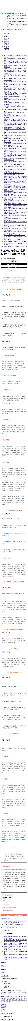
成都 (17, 998)
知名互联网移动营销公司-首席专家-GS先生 (15, 241)
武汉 (14, 998)
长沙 (16, 1000)
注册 (8, 33)
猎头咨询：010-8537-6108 (7, 1019)
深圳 (22, 996)
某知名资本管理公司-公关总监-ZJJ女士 (14, 240)
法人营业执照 (12, 992)
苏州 (11, 998)
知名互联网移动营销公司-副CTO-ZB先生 (15, 70)
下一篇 (13, 924)
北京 (12, 996)
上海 (15, 996)
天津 (25, 996)
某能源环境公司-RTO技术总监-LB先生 (14, 119)
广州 (18, 996)
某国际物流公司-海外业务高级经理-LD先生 (15, 195)
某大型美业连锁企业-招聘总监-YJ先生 (14, 138)
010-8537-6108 (4, 976)
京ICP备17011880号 (6, 990)
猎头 (16, 270)
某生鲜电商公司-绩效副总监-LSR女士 (14, 173)
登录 (5, 33)
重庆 (2, 998)
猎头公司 (6, 918)
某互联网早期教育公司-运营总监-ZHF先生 (15, 246)
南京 (5, 998)
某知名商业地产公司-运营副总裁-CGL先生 (15, 127)
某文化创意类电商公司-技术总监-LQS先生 (15, 204)
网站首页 (6, 36)
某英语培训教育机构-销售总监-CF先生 (14, 235)
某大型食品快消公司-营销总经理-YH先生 (15, 187)
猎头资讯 (6, 930)
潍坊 (10, 1001)
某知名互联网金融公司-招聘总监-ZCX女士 (15, 181)
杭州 (7, 1000)
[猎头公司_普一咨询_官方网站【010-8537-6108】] (14, 29)
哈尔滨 (23, 1000)
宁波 (20, 998)
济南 (23, 998)
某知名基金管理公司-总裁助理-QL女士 (14, 186)
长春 (19, 1000)
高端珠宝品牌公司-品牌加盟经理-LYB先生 (15, 68)
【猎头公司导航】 (6, 996)
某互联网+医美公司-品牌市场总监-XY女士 (15, 147)
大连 (13, 1000)
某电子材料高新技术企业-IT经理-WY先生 (15, 88)
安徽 (10, 1000)
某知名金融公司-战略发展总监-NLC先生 (15, 164)
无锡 (7, 1001)
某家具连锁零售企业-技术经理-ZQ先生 (14, 174)
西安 (3, 1000)
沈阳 (3, 1001)
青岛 (8, 998)
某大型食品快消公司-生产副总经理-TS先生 (15, 176)
